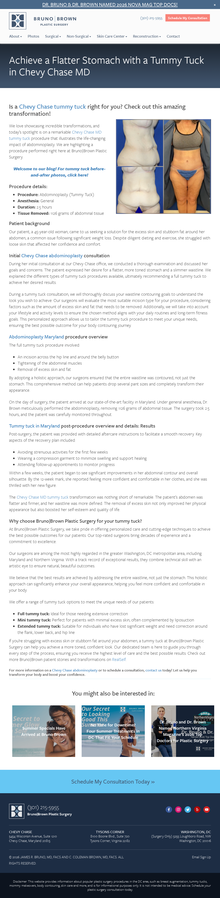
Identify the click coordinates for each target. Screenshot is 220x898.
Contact (173, 36)
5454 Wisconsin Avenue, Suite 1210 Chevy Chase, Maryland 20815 (33, 836)
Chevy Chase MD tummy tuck (43, 497)
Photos (33, 36)
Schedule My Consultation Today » (112, 781)
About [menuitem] (14, 36)
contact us (153, 670)
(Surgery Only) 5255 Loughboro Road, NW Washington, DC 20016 (181, 836)
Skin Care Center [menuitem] (111, 36)
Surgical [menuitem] (51, 36)
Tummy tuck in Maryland (34, 425)
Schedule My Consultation (187, 17)
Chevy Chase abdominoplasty (52, 255)
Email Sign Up (201, 857)
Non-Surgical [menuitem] (78, 36)
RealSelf (119, 659)
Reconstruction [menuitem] (145, 36)
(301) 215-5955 (43, 807)
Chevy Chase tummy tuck (52, 106)
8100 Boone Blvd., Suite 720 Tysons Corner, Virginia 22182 (110, 836)
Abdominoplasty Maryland (36, 336)
